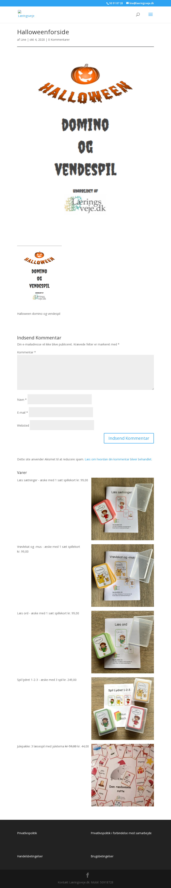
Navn (22, 400)
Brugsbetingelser (102, 856)
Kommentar (26, 352)
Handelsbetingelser (30, 856)
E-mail (22, 412)
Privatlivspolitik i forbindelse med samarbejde (121, 833)
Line (23, 40)
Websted (23, 425)
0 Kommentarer (59, 40)
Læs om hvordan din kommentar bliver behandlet (118, 459)
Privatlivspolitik (27, 833)
